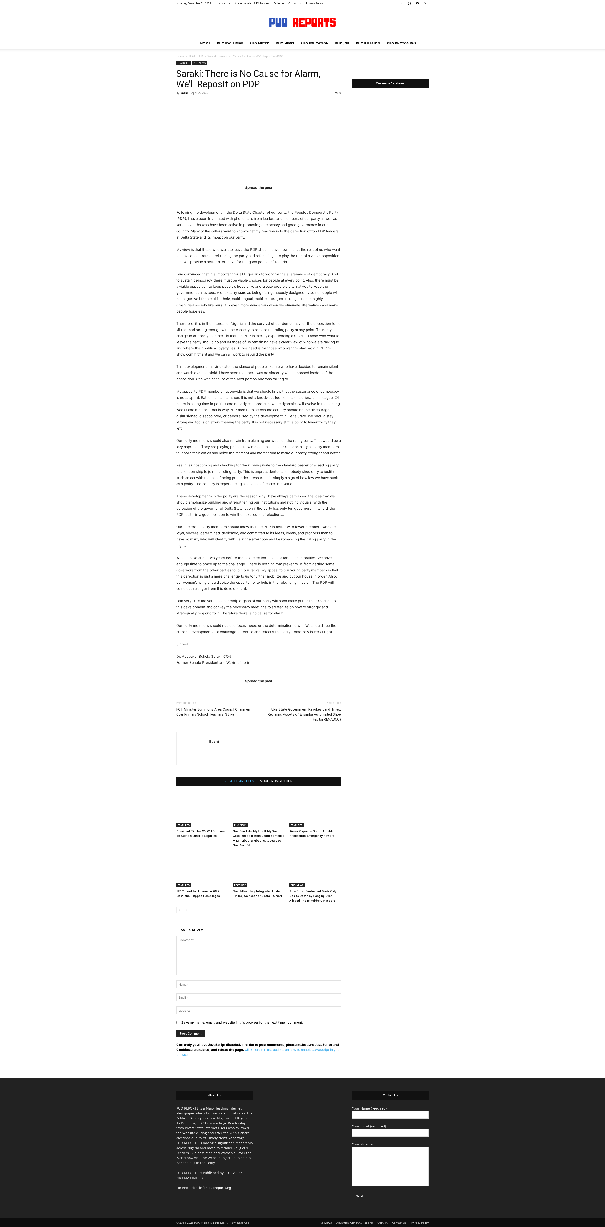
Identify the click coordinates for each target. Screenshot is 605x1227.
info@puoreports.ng (215, 1187)
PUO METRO (259, 43)
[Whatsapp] (286, 197)
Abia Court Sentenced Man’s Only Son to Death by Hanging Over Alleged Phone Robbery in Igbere (312, 895)
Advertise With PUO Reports (252, 3)
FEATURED (196, 56)
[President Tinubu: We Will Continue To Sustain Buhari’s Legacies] (202, 809)
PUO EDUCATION (314, 43)
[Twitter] (425, 3)
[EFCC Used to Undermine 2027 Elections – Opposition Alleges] (202, 869)
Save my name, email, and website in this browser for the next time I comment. (242, 1022)
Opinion (279, 3)
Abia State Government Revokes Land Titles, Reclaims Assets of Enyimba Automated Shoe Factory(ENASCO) (304, 714)
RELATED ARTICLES (239, 781)
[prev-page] (179, 910)
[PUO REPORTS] (302, 22)
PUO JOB (342, 43)
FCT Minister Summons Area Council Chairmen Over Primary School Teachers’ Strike (213, 712)
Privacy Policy (314, 3)
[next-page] (187, 910)
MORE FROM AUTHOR (276, 781)
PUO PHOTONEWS (401, 43)
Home (180, 56)
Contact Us (295, 3)
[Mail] (417, 3)
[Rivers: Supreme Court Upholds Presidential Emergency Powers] (315, 809)
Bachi (184, 93)
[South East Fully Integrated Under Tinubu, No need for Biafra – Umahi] (258, 869)
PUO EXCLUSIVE (230, 43)
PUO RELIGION (368, 43)
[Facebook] (401, 3)
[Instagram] (409, 3)
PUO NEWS (285, 43)
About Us (224, 3)
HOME (205, 43)
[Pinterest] (268, 197)
